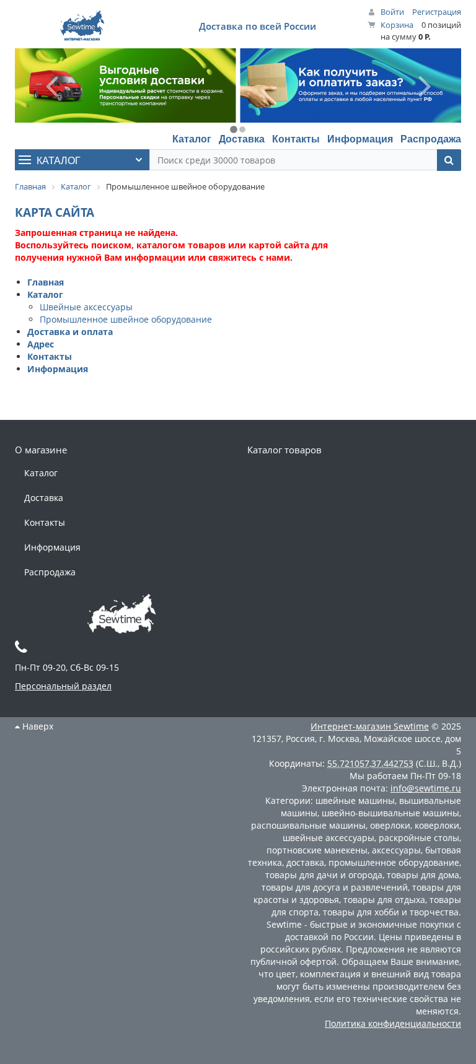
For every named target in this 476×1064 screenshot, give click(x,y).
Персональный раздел (63, 686)
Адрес (40, 344)
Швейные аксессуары (86, 307)
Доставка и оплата (70, 332)
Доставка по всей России (257, 26)
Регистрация (436, 11)
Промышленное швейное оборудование (126, 319)
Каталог (191, 138)
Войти (392, 11)
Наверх (36, 726)
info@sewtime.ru (425, 788)
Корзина (397, 24)
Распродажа (430, 138)
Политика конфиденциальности (393, 1023)
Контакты (296, 138)
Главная (45, 282)
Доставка (242, 138)
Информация (360, 138)
